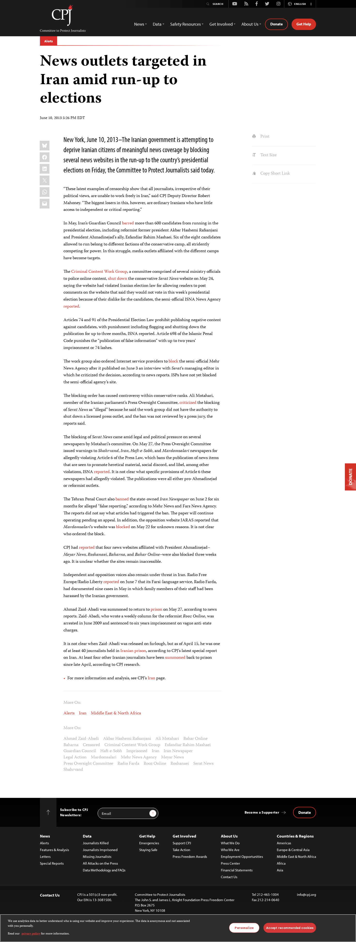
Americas (284, 843)
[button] (311, 4)
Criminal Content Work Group (99, 271)
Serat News (203, 763)
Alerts (48, 41)
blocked (123, 527)
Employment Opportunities (242, 856)
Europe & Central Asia (293, 849)
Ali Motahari (167, 738)
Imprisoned (136, 751)
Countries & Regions (295, 835)
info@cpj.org (306, 894)
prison (156, 609)
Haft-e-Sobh (111, 751)
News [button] (139, 24)
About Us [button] (249, 24)
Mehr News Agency (139, 757)
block (173, 361)
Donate (276, 24)
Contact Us (229, 877)
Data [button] (157, 24)
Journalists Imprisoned (100, 849)
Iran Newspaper (178, 751)
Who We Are (230, 849)
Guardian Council (79, 751)
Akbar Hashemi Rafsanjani (127, 738)
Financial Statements (237, 870)
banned (122, 499)
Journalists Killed (95, 843)
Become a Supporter (262, 812)
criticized (187, 403)
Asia (280, 870)
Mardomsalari (103, 757)
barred (128, 223)
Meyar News (172, 757)
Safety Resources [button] (185, 24)
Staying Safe (148, 849)
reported (71, 306)
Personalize (244, 927)
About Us (229, 835)
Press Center (230, 863)
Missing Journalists (97, 856)
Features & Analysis (54, 849)
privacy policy (31, 933)
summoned (175, 657)
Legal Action (74, 757)
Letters (45, 856)
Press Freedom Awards (190, 856)
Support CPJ (182, 843)
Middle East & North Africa (116, 713)
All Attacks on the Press (100, 863)
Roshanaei (179, 763)
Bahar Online (195, 738)
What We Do (230, 843)
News (45, 835)
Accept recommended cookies (289, 927)
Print (264, 136)
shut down (117, 278)
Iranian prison (133, 651)
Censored (91, 745)
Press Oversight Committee (88, 763)
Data (87, 835)
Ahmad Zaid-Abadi (81, 738)
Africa (281, 863)
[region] (178, 928)
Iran (151, 678)
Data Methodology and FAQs (104, 870)
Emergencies (149, 843)
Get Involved (184, 835)
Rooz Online (155, 763)
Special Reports (52, 863)
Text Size (267, 155)
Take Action (181, 849)
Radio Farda (128, 763)
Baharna (70, 745)
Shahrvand (73, 769)
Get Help (303, 24)
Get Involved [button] (221, 24)
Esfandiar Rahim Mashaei (188, 745)
